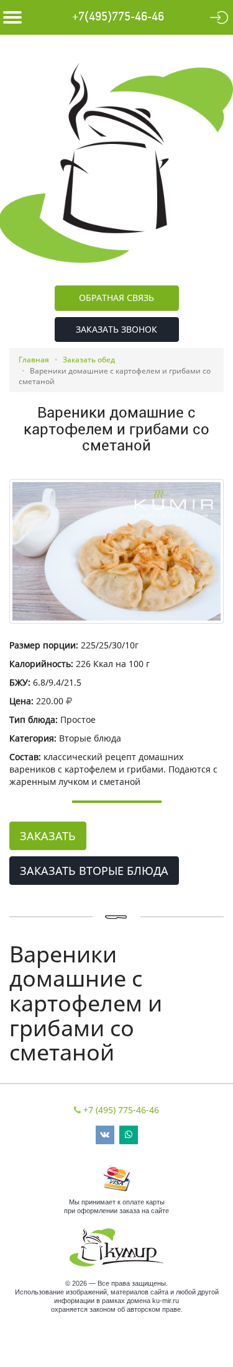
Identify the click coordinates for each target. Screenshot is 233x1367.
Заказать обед (89, 359)
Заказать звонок (116, 329)
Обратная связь (116, 297)
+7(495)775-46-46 (118, 17)
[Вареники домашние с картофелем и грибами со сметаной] (116, 551)
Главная (34, 359)
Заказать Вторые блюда (94, 870)
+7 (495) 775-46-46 (121, 1110)
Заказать (48, 835)
